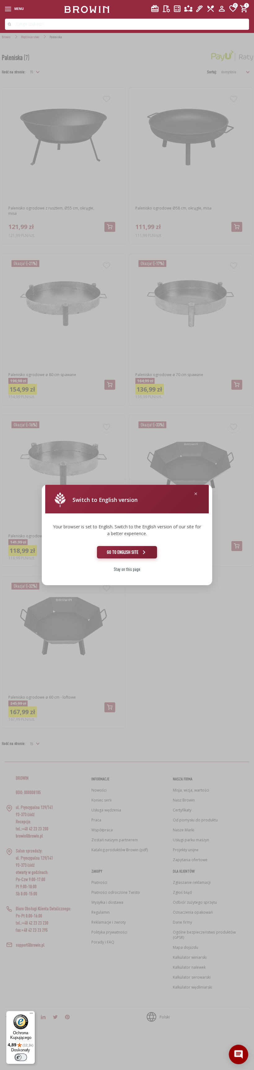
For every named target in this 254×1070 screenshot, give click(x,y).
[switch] (21, 1057)
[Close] (196, 494)
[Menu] (31, 1014)
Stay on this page (127, 569)
